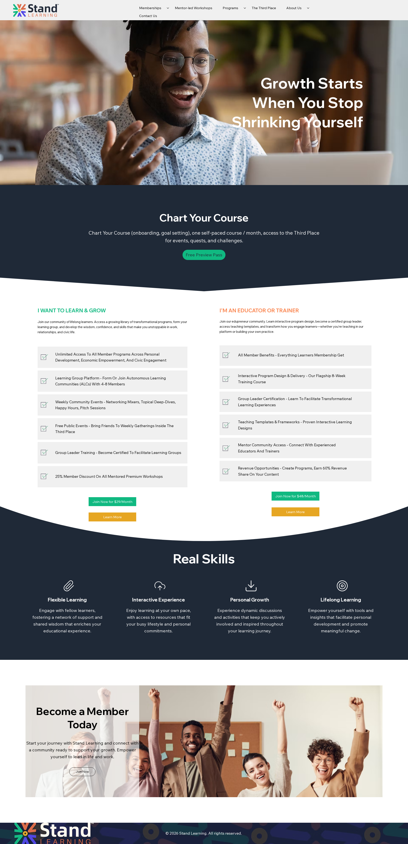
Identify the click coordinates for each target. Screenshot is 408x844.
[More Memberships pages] (168, 8)
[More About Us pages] (308, 8)
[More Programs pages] (245, 8)
